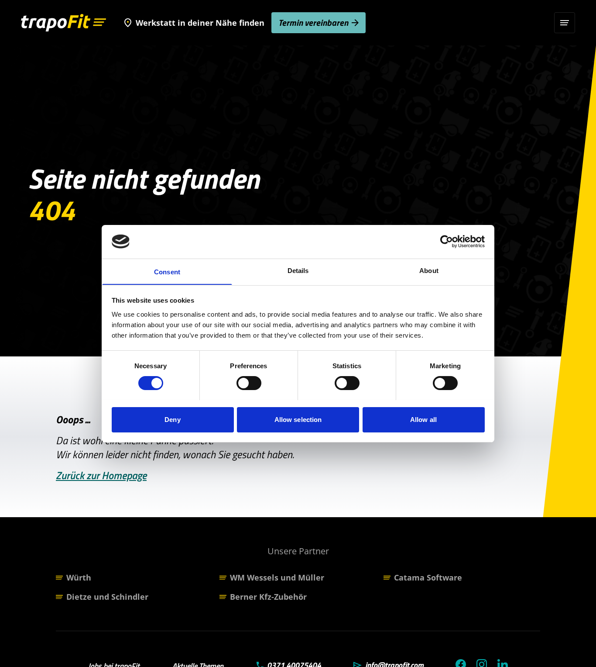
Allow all (423, 419)
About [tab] (428, 270)
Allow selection (298, 419)
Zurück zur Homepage (101, 475)
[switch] (248, 383)
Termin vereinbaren (313, 22)
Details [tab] (298, 270)
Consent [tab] (167, 271)
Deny (172, 419)
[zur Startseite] (63, 22)
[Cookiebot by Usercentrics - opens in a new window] (446, 241)
